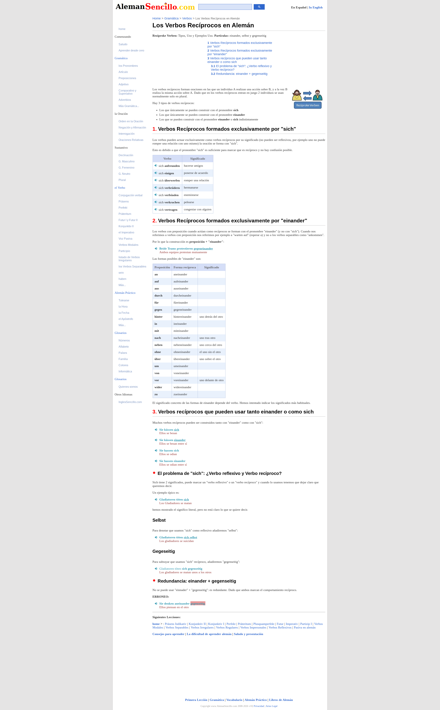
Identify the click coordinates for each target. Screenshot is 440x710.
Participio (124, 251)
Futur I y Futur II (128, 220)
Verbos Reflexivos (280, 627)
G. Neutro (124, 173)
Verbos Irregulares (202, 627)
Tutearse (124, 300)
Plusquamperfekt (263, 624)
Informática (125, 371)
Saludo (123, 44)
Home (156, 18)
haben (122, 278)
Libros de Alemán (281, 700)
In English (316, 7)
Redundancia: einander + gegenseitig (239, 74)
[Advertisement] (178, 62)
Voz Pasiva (125, 238)
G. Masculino (127, 161)
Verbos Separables (177, 627)
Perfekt (231, 624)
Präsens (124, 201)
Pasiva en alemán (305, 627)
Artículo (123, 72)
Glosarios (120, 333)
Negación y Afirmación (132, 127)
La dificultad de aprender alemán (209, 634)
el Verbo (120, 187)
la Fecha (124, 312)
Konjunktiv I (216, 624)
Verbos (187, 18)
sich (169, 166)
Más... (122, 285)
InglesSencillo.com (130, 402)
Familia (123, 359)
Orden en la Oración (131, 121)
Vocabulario (234, 700)
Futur (280, 624)
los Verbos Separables (132, 266)
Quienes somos (128, 386)
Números (124, 340)
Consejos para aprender (168, 634)
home (156, 624)
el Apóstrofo (126, 319)
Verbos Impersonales (253, 627)
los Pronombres (128, 65)
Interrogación (127, 133)
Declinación (126, 155)
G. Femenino (126, 167)
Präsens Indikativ (175, 624)
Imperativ (292, 624)
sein (121, 272)
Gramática (171, 18)
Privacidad (259, 706)
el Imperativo (126, 232)
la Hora (123, 306)
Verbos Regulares (227, 627)
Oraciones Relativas (131, 139)
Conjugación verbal (130, 195)
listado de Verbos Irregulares (129, 259)
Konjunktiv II (197, 624)
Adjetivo (124, 84)
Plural (122, 180)
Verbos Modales (128, 244)
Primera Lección (196, 700)
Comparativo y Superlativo (127, 92)
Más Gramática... (129, 106)
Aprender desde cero (131, 50)
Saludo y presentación (248, 634)
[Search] (259, 7)
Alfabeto (124, 346)
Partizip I (306, 624)
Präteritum (244, 624)
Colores (123, 365)
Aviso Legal (271, 706)
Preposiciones (127, 78)
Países (123, 352)
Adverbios (125, 99)
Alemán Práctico (256, 700)
